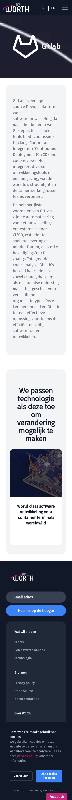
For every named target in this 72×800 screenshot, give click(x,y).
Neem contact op (26, 699)
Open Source (23, 691)
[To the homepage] (16, 7)
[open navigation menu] (65, 7)
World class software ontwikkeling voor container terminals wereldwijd (36, 514)
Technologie (23, 658)
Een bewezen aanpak (29, 650)
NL (44, 8)
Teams (19, 642)
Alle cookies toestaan (49, 776)
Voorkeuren (21, 776)
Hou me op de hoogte (36, 610)
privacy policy (27, 756)
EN (53, 8)
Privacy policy (24, 683)
